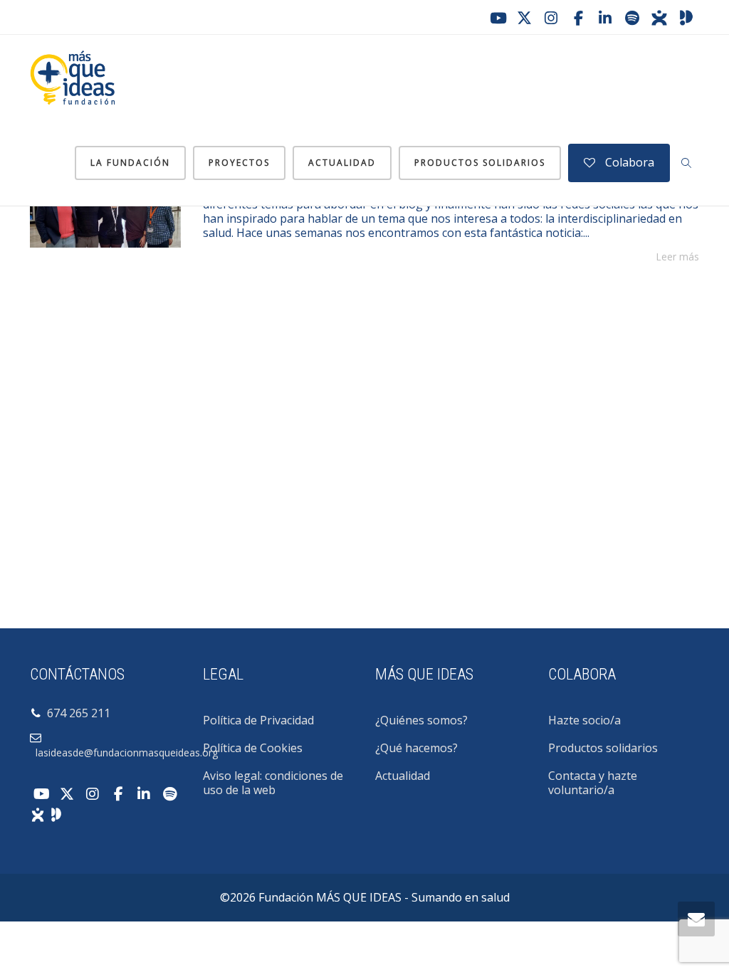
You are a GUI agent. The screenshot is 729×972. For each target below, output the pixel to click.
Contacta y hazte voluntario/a (592, 783)
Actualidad (342, 163)
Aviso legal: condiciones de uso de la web (273, 783)
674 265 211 (75, 713)
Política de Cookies (253, 748)
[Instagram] (551, 18)
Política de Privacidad (258, 720)
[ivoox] (659, 18)
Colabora (628, 162)
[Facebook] (578, 18)
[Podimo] (686, 18)
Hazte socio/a (584, 720)
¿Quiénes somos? (421, 720)
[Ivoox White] (38, 813)
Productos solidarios (479, 163)
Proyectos (239, 163)
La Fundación (130, 163)
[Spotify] (632, 18)
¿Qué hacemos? (416, 748)
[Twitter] (524, 18)
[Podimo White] (56, 813)
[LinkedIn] (605, 18)
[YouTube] (497, 18)
